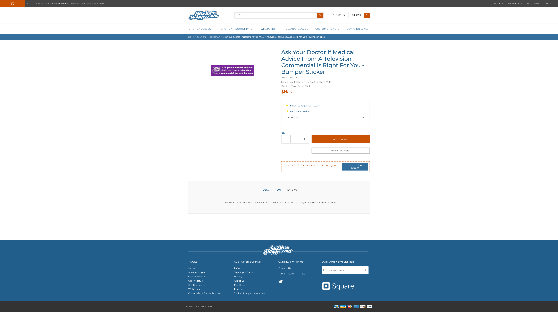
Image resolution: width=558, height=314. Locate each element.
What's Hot (269, 28)
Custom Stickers (327, 28)
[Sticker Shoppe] (203, 15)
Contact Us (284, 268)
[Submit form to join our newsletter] (365, 270)
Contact (548, 3)
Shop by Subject (200, 28)
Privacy (238, 276)
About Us (498, 3)
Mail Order (240, 285)
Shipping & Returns (518, 3)
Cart (361, 15)
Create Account (197, 276)
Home (191, 268)
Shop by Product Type (236, 28)
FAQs (536, 3)
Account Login (196, 272)
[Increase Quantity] (304, 139)
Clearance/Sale (297, 28)
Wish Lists (194, 289)
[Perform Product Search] (320, 15)
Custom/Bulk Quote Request (204, 293)
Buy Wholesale (357, 28)
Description (272, 189)
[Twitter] (281, 283)
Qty (283, 133)
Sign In (340, 15)
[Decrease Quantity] (286, 139)
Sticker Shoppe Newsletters (249, 293)
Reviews (292, 189)
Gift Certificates (197, 285)
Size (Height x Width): (300, 111)
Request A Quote (355, 166)
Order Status (195, 281)
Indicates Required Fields (304, 106)
